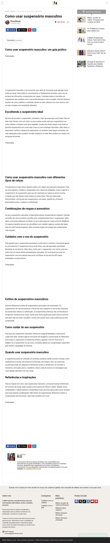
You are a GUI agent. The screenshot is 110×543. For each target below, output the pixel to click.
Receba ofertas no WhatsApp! (94, 535)
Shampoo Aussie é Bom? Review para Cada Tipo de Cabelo (96, 53)
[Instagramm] (88, 501)
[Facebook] (76, 501)
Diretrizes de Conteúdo (66, 540)
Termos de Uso (54, 540)
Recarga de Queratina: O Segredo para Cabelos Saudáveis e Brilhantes (95, 64)
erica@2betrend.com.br (32, 469)
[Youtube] (92, 501)
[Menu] (2, 3)
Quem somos (9, 531)
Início (7, 11)
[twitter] (80, 501)
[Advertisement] (37, 73)
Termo (13, 11)
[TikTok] (84, 501)
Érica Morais (16, 21)
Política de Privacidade (42, 540)
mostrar (18, 40)
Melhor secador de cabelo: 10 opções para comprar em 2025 (95, 20)
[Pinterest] (96, 501)
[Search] (106, 3)
